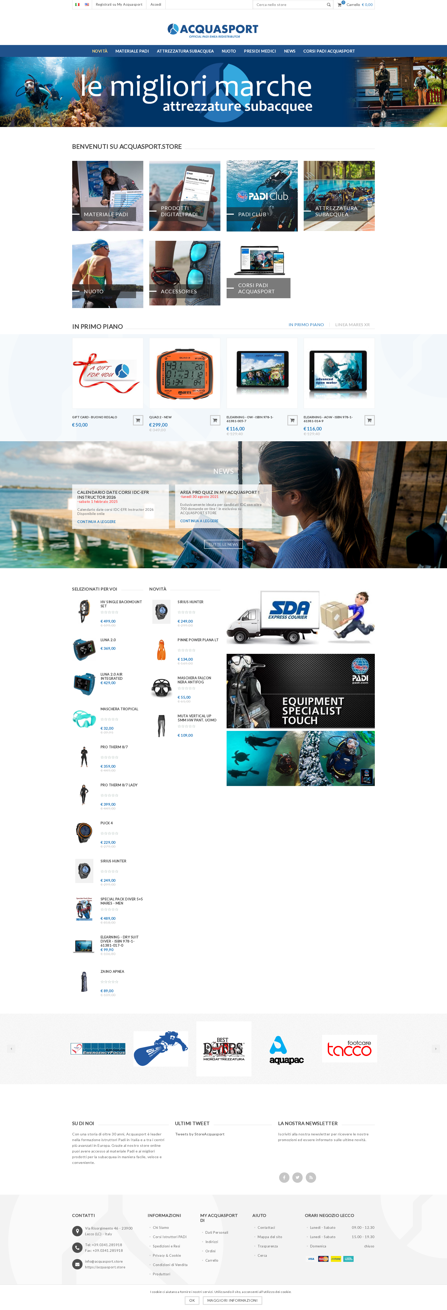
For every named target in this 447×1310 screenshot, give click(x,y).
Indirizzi (211, 1242)
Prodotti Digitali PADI (179, 211)
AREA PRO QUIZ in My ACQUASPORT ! (220, 492)
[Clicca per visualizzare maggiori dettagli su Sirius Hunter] (84, 871)
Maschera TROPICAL (119, 709)
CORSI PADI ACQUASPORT (256, 288)
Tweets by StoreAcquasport (200, 1134)
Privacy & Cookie (167, 1255)
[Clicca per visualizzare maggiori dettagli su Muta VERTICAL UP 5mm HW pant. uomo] (161, 726)
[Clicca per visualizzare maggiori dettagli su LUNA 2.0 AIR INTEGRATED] (84, 684)
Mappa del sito (270, 1237)
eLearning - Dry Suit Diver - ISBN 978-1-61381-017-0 (120, 941)
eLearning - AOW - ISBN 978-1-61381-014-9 (328, 419)
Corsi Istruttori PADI (170, 1237)
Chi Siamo (161, 1227)
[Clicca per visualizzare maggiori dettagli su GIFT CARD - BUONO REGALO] (107, 373)
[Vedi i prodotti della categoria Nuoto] (107, 273)
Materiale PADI (106, 214)
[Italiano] (77, 4)
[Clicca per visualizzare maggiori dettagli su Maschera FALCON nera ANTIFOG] (161, 688)
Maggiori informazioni (232, 1300)
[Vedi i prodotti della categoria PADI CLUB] (262, 195)
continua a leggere (96, 522)
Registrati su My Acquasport (119, 4)
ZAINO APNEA (112, 971)
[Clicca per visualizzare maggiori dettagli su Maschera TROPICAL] (84, 719)
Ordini (210, 1251)
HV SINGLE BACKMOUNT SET (121, 604)
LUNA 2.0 (108, 640)
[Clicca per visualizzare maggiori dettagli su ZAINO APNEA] (84, 981)
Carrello (212, 1260)
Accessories (179, 291)
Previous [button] (11, 1049)
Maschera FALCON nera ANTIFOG (194, 680)
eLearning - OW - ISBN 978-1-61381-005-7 (250, 419)
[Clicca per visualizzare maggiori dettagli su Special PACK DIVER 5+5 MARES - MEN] (84, 909)
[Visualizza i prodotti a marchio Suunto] (339, 1048)
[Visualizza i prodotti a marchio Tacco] (276, 1048)
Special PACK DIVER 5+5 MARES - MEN (122, 901)
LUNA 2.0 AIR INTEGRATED (112, 676)
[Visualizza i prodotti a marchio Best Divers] (150, 1048)
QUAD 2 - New (160, 417)
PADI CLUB (252, 214)
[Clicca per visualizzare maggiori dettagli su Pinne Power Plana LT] (161, 650)
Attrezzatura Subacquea (336, 211)
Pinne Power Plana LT (198, 640)
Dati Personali (216, 1232)
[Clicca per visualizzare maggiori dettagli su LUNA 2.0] (84, 650)
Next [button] (436, 1049)
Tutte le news (223, 544)
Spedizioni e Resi (166, 1246)
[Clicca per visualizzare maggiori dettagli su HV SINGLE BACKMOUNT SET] (84, 612)
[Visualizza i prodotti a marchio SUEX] (87, 1048)
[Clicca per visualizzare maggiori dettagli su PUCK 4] (84, 833)
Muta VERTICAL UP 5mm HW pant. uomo (197, 718)
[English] (87, 4)
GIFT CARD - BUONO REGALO (94, 417)
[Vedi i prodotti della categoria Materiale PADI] (107, 195)
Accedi (156, 4)
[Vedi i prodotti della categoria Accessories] (184, 273)
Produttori (161, 1274)
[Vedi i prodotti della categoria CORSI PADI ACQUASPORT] (262, 273)
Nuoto (94, 291)
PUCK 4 (107, 823)
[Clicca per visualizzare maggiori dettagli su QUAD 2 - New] (185, 373)
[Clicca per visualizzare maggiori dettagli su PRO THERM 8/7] (84, 757)
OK (192, 1300)
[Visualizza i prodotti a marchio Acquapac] (213, 1048)
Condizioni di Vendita (170, 1265)
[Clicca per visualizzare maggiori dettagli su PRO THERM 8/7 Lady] (84, 795)
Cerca (262, 1255)
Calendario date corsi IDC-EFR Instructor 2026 (113, 494)
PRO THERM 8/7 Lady (119, 785)
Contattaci (266, 1227)
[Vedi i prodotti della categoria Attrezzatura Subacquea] (339, 195)
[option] (87, 1048)
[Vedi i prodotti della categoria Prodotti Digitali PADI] (184, 195)
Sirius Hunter (113, 861)
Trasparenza (268, 1246)
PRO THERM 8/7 (114, 747)
